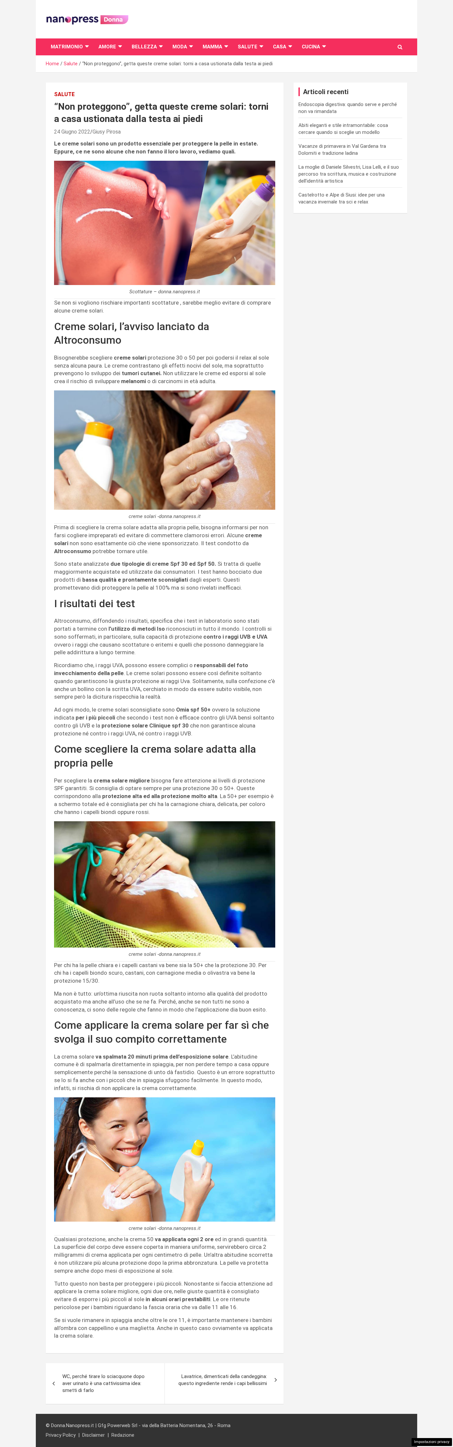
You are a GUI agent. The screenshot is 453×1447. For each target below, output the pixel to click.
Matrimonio (67, 47)
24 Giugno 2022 (72, 132)
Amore (107, 47)
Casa (279, 47)
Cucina (311, 47)
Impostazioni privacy (431, 1442)
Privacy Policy (61, 1435)
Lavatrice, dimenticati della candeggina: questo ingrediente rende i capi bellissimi (222, 1379)
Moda (179, 47)
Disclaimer (93, 1435)
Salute (247, 47)
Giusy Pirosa (107, 132)
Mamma (212, 47)
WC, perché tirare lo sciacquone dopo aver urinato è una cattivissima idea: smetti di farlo (103, 1383)
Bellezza (144, 47)
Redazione (122, 1435)
